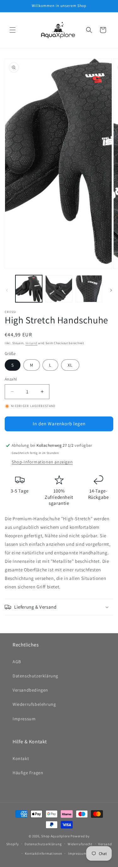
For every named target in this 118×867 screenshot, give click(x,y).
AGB (17, 661)
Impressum (24, 719)
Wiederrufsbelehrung (34, 704)
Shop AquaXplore (55, 836)
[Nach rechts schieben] (111, 290)
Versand (31, 343)
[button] (13, 30)
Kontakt (21, 758)
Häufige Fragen (28, 773)
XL (70, 365)
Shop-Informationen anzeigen (42, 462)
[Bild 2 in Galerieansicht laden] (58, 288)
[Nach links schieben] (7, 290)
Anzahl (11, 379)
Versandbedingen (30, 690)
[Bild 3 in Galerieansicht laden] (89, 288)
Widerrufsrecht (80, 844)
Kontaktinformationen (43, 853)
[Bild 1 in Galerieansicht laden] (28, 288)
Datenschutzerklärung (35, 676)
